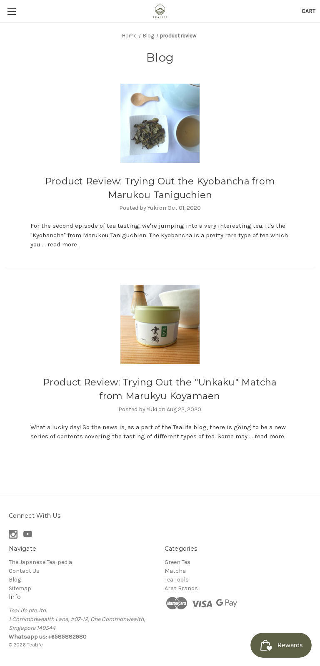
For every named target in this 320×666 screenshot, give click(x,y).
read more (62, 244)
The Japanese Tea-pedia (40, 562)
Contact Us (24, 570)
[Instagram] (13, 534)
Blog (15, 579)
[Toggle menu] (11, 11)
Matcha (175, 570)
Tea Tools (177, 579)
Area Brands (181, 588)
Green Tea (177, 562)
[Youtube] (27, 534)
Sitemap (20, 588)
